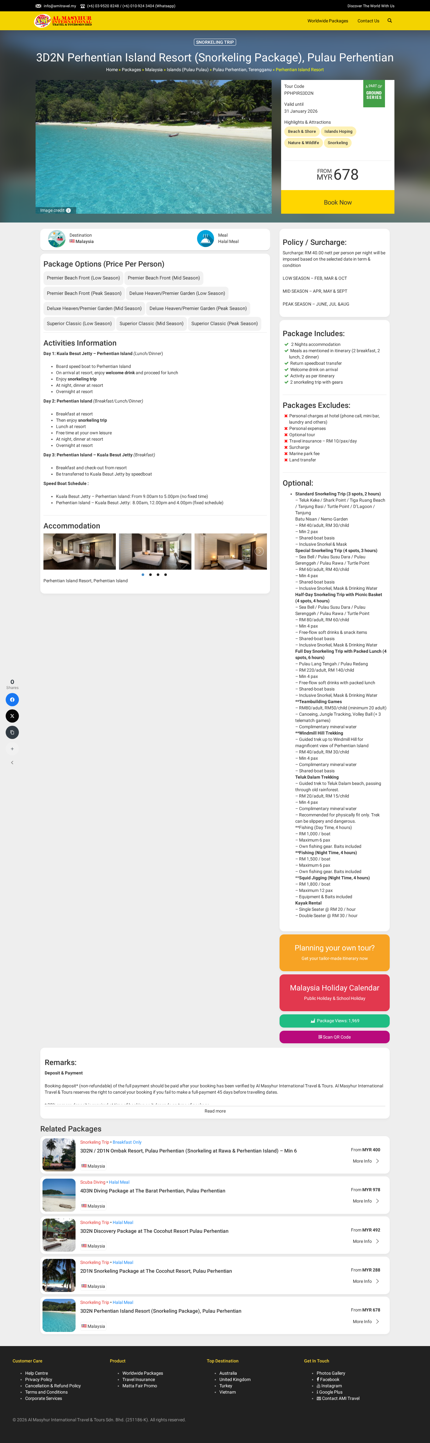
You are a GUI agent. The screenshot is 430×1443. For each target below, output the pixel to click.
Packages (131, 69)
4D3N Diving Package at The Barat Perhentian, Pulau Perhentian (152, 1191)
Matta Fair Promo (139, 1385)
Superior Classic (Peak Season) (224, 323)
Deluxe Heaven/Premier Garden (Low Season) (177, 293)
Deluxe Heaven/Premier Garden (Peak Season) (198, 308)
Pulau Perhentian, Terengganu (242, 69)
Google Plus (330, 1392)
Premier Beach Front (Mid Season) (164, 278)
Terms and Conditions (46, 1392)
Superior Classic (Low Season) (79, 323)
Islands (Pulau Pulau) (188, 69)
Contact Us (368, 20)
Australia (228, 1373)
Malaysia (154, 69)
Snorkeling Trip (94, 1142)
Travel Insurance (138, 1379)
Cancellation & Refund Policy (53, 1385)
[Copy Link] (12, 732)
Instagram (331, 1385)
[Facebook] (12, 699)
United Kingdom (235, 1379)
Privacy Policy (38, 1379)
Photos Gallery (331, 1373)
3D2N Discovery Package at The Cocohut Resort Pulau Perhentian (154, 1231)
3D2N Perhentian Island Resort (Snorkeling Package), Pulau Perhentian (160, 1311)
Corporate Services (43, 1398)
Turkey (225, 1385)
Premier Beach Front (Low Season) (83, 278)
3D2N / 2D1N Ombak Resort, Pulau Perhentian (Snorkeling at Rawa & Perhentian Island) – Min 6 (188, 1151)
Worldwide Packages (328, 20)
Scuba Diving (92, 1182)
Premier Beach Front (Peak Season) (84, 293)
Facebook (329, 1379)
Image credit (55, 210)
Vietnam (227, 1392)
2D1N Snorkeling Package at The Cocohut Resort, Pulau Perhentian (156, 1271)
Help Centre (36, 1373)
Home (112, 69)
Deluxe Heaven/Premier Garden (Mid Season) (94, 308)
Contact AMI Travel (340, 1398)
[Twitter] (12, 716)
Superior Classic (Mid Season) (152, 323)
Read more (215, 1110)
